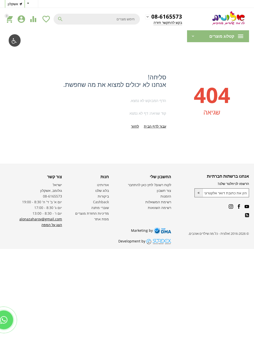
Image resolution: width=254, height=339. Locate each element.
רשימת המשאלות (158, 202)
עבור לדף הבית (155, 126)
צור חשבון (164, 190)
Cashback (101, 202)
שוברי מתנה (100, 207)
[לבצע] (199, 193)
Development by (132, 241)
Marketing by (142, 230)
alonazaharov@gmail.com (40, 219)
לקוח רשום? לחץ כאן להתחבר (149, 184)
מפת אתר (101, 219)
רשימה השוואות (159, 207)
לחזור (135, 126)
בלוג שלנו (102, 190)
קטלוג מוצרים (221, 36)
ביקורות (103, 196)
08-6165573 (166, 16)
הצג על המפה (51, 224)
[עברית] (31, 4)
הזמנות (165, 196)
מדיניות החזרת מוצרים (92, 213)
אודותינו (103, 184)
